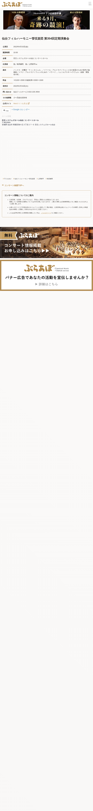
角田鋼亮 (50, 179)
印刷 (7, 111)
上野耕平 (41, 179)
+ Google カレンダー (21, 109)
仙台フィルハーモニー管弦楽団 (25, 179)
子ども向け (7, 179)
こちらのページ (46, 213)
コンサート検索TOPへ (14, 185)
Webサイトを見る (20, 103)
